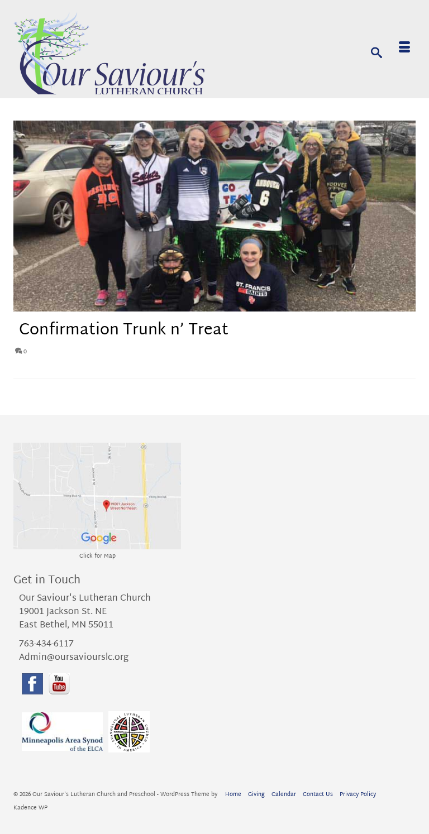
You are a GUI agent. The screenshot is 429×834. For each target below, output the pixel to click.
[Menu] (404, 49)
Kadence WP (30, 808)
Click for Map (97, 556)
